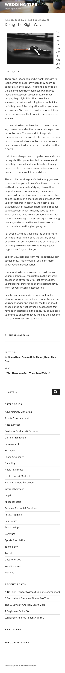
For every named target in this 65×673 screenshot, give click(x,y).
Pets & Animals (13, 514)
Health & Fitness (14, 469)
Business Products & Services (21, 431)
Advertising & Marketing (18, 412)
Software (10, 533)
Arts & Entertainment (17, 418)
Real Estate (11, 521)
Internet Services (14, 489)
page (38, 310)
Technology (11, 546)
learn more (36, 256)
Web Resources (13, 566)
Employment (12, 444)
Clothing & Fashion (15, 437)
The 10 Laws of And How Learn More (25, 604)
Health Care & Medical (17, 476)
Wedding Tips (21, 4)
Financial (10, 450)
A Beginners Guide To (17, 611)
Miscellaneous (19, 335)
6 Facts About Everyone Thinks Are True (27, 598)
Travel (8, 553)
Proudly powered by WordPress (20, 665)
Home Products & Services (20, 482)
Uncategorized (13, 559)
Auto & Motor (12, 424)
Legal (8, 495)
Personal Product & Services (21, 508)
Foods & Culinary (14, 457)
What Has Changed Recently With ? (24, 617)
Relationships (12, 527)
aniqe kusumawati (37, 20)
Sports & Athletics (15, 540)
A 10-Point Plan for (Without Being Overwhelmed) (32, 592)
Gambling (10, 463)
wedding (9, 572)
